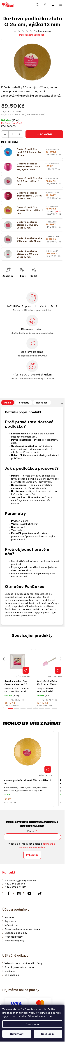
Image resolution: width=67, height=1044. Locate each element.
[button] (27, 770)
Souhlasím (47, 1033)
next (60, 658)
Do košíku (46, 134)
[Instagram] (19, 893)
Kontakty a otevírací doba (19, 967)
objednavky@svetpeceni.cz (20, 880)
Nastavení (32, 1024)
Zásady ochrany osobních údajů (22, 929)
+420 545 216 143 (15, 883)
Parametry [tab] (23, 402)
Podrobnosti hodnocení (32, 34)
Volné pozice (12, 975)
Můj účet (9, 917)
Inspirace (10, 971)
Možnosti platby (14, 936)
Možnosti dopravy (14, 940)
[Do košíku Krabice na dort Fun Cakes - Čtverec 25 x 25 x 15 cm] (26, 670)
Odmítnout (16, 1033)
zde (49, 1016)
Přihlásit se (32, 855)
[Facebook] (8, 893)
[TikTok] (39, 893)
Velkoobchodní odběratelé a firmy (23, 963)
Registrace (10, 921)
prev (3, 658)
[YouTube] (29, 893)
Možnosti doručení (11, 123)
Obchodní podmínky (16, 933)
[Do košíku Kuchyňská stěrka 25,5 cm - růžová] (58, 670)
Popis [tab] (7, 402)
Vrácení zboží (12, 925)
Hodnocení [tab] (42, 402)
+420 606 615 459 (15, 886)
